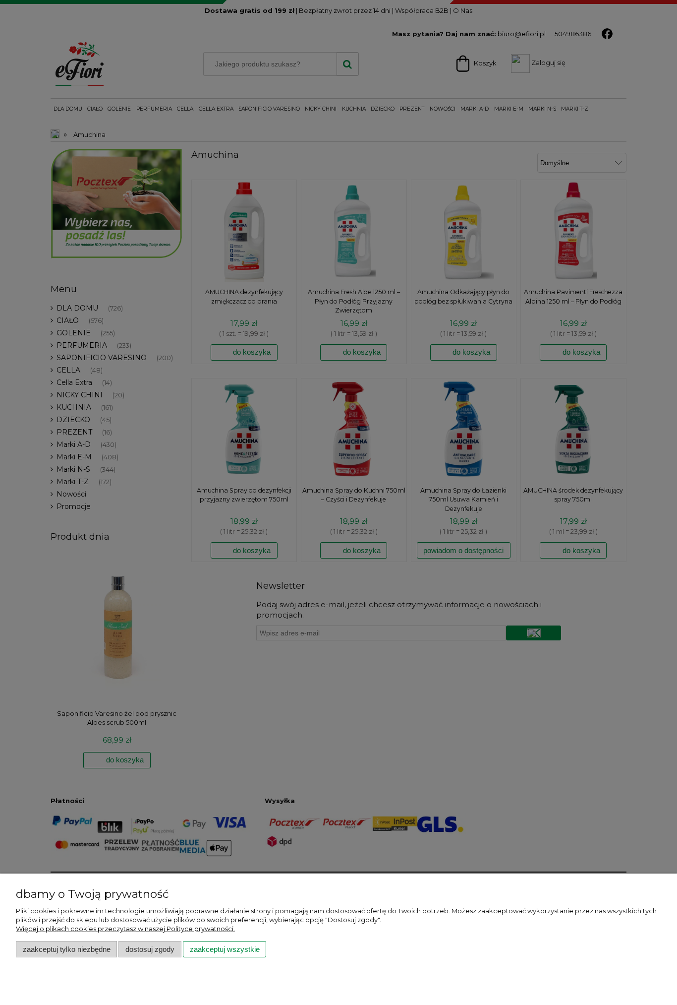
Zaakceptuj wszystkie (225, 949)
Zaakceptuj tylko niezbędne (67, 949)
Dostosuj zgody (149, 949)
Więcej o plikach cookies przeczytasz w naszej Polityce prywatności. (125, 929)
